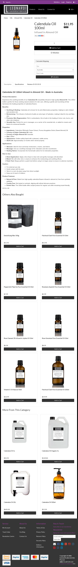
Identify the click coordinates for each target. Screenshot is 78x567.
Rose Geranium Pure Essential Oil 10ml (55, 338)
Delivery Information (40, 546)
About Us (41, 9)
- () (71, 9)
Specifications (19, 84)
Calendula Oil (28, 18)
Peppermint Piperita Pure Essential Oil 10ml (19, 287)
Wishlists (57, 2)
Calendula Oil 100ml (40, 18)
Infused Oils (18, 18)
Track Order (6, 532)
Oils (11, 18)
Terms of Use (40, 528)
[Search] (3, 2)
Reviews (30, 84)
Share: (36, 35)
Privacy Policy (40, 532)
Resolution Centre (8, 536)
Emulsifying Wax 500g (11, 235)
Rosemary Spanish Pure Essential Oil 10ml (56, 287)
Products (32, 9)
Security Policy (41, 540)
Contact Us (51, 9)
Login (63, 2)
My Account (6, 528)
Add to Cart (55, 48)
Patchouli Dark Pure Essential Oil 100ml (55, 390)
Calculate (55, 77)
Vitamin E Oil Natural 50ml (13, 390)
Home (6, 18)
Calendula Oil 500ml (49, 502)
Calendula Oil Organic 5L (50, 451)
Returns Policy (41, 536)
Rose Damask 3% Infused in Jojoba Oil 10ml (18, 338)
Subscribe (57, 539)
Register (69, 2)
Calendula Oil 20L (10, 502)
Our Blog (22, 532)
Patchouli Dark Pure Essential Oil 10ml (55, 235)
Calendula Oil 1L (9, 451)
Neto (74, 563)
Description (7, 84)
